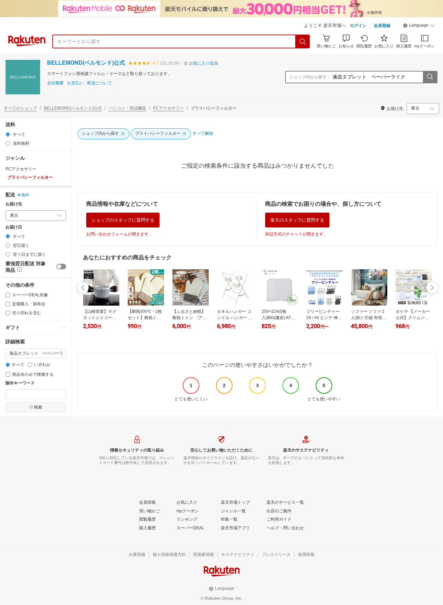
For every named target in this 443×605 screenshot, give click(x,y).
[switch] (61, 266)
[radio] (8, 134)
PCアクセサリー (168, 108)
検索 (38, 407)
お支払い (75, 83)
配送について (99, 83)
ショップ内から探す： (310, 77)
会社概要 (55, 83)
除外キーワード (20, 383)
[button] (419, 26)
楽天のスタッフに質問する (297, 220)
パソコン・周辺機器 (127, 108)
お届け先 (14, 204)
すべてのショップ (20, 108)
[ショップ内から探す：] (430, 77)
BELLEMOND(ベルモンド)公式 (86, 63)
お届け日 (14, 227)
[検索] (303, 41)
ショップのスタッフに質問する (122, 220)
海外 (25, 195)
